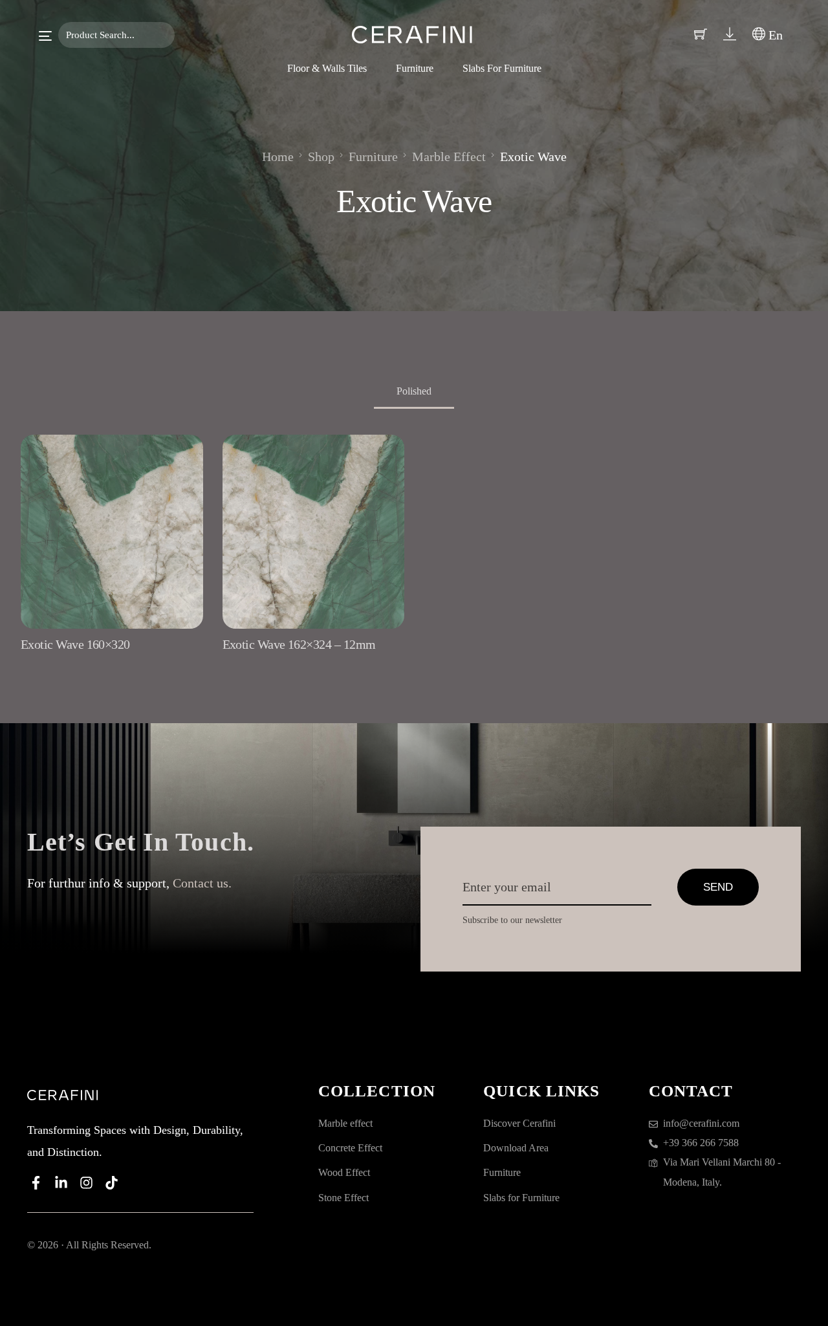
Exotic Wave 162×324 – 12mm (299, 644)
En (774, 35)
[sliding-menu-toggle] (45, 36)
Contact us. (202, 883)
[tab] (414, 392)
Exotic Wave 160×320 (75, 644)
